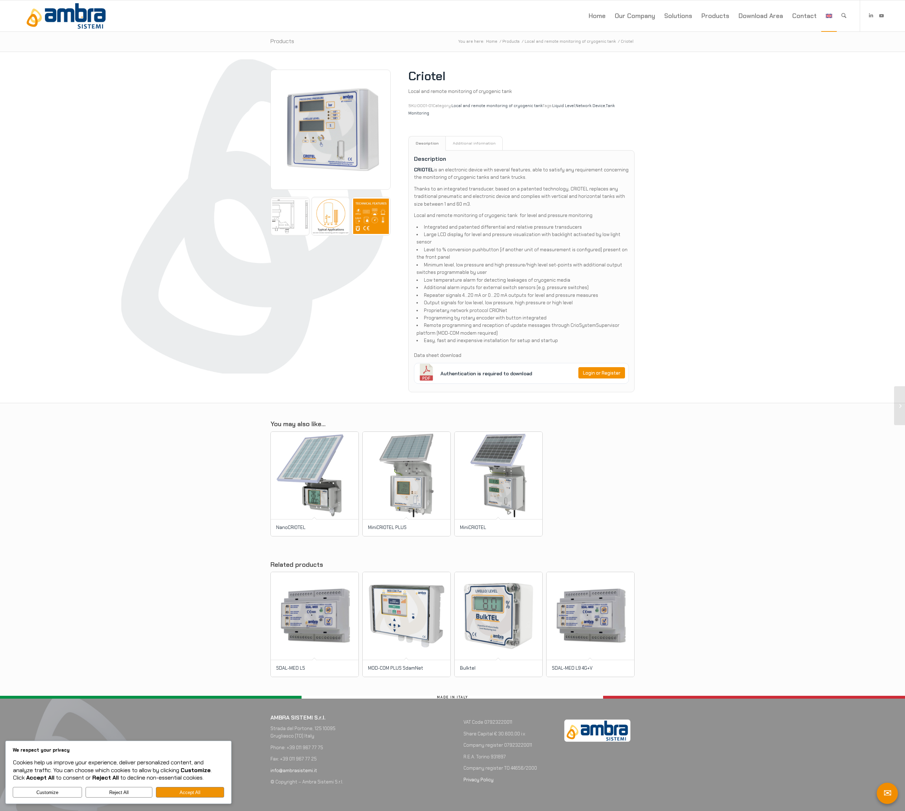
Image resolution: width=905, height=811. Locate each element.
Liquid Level (563, 105)
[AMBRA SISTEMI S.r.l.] (66, 15)
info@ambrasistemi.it (293, 771)
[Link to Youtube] (881, 15)
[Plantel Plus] (899, 405)
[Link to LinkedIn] (871, 15)
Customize (47, 792)
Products (282, 41)
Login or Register (601, 373)
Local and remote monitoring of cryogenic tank (496, 105)
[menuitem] (597, 15)
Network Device (590, 105)
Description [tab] (427, 143)
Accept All (190, 792)
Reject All (119, 792)
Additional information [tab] (474, 143)
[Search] (844, 15)
